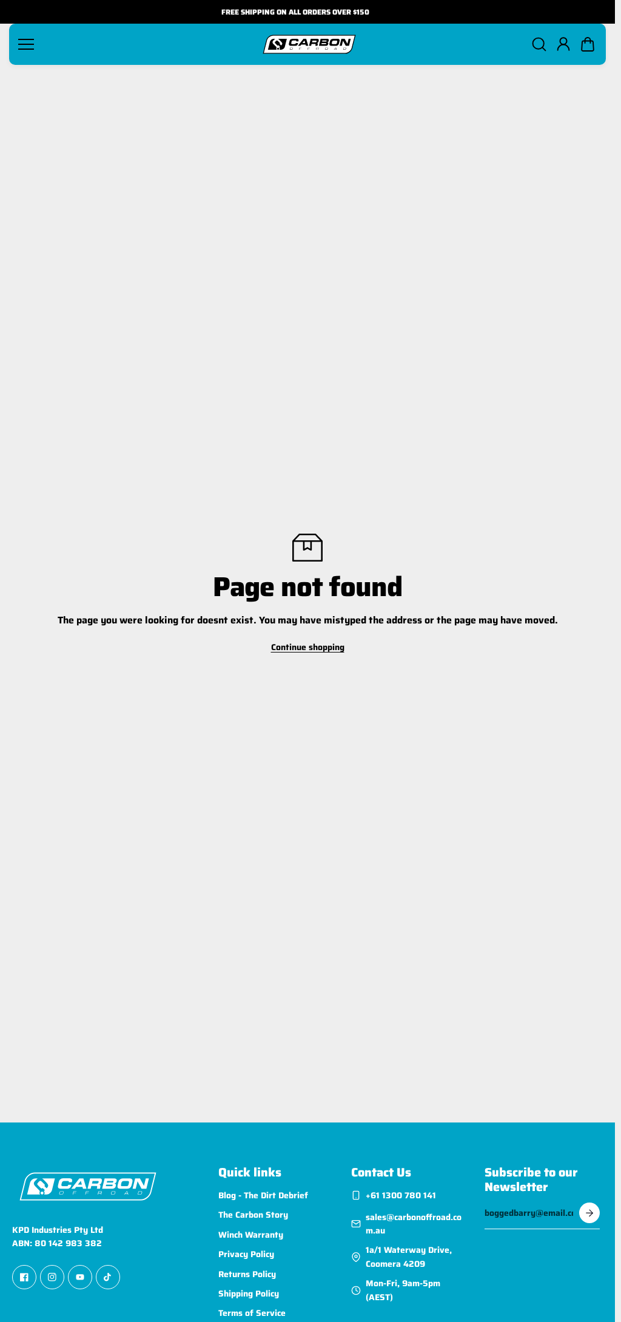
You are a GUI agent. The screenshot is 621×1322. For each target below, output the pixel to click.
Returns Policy (247, 1274)
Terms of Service (252, 1313)
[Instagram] (52, 1278)
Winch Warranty (250, 1234)
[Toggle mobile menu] (135, 44)
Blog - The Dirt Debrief (263, 1195)
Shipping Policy (248, 1293)
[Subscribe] (589, 1213)
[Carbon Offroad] (309, 44)
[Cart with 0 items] (588, 44)
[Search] (539, 44)
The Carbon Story (253, 1215)
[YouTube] (80, 1278)
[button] (588, 44)
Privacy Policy (246, 1254)
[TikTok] (108, 1278)
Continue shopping (307, 647)
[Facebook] (24, 1278)
